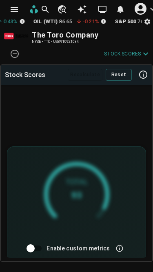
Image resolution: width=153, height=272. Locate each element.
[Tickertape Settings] (147, 21)
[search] (45, 9)
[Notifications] (120, 9)
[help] (143, 75)
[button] (61, 9)
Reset (118, 74)
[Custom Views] (102, 9)
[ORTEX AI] (82, 9)
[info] (119, 248)
